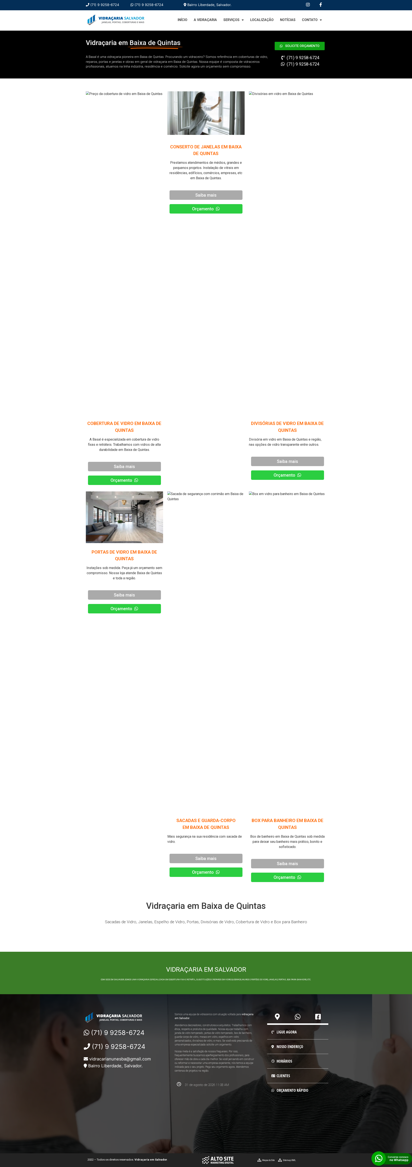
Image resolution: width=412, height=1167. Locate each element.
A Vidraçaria (205, 20)
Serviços (231, 20)
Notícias (287, 20)
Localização (262, 20)
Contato (310, 20)
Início (182, 20)
